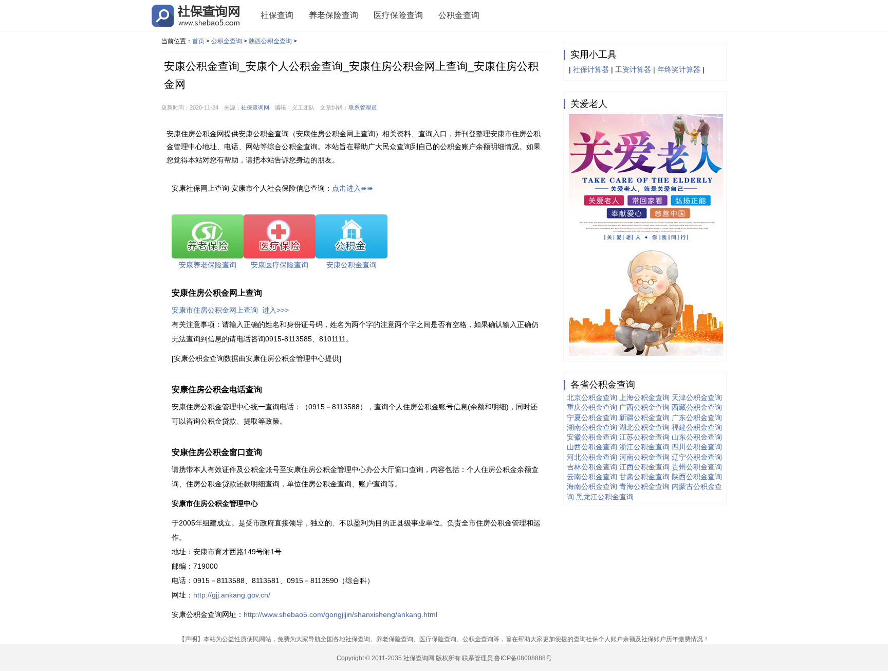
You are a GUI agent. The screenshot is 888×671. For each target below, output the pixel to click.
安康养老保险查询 (207, 265)
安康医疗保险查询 (279, 265)
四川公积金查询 (697, 447)
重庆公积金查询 (592, 407)
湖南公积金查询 (592, 427)
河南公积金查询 (644, 457)
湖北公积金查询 (644, 427)
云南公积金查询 (592, 477)
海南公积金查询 (592, 486)
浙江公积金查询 (644, 447)
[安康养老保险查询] (208, 236)
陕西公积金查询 (270, 41)
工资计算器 (633, 69)
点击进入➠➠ (352, 188)
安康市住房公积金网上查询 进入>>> (230, 310)
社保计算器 (591, 69)
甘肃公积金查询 (644, 477)
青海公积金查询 (644, 486)
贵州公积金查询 (697, 467)
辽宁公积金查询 (697, 457)
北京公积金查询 (592, 397)
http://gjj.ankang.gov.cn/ (231, 595)
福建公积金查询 (697, 427)
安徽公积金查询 (592, 437)
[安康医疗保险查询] (280, 236)
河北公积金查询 (592, 457)
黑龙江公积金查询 (605, 497)
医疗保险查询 (398, 15)
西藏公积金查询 (697, 407)
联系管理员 (362, 107)
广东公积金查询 (697, 417)
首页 (198, 41)
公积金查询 (458, 15)
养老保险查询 (333, 15)
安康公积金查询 (351, 265)
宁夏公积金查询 (592, 417)
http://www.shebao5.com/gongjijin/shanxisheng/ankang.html (340, 614)
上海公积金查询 (644, 397)
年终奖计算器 (678, 69)
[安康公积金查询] (351, 236)
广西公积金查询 (644, 407)
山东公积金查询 (697, 437)
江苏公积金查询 (644, 437)
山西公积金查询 (592, 447)
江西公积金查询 (644, 467)
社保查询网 (255, 107)
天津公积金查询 (697, 397)
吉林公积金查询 (592, 467)
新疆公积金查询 (644, 417)
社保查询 (277, 15)
